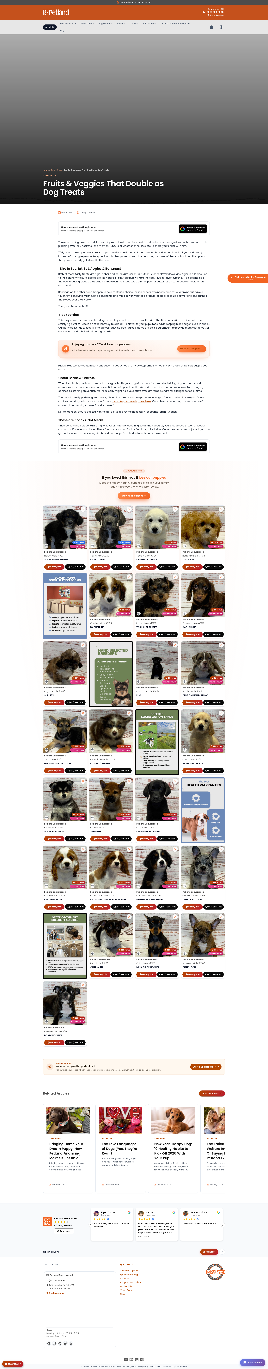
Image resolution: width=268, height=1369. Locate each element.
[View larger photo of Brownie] (83, 984)
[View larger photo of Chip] (175, 916)
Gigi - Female (54, 691)
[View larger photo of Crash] (129, 781)
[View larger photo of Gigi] (83, 645)
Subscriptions (149, 23)
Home (46, 170)
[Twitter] (65, 1343)
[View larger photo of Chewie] (221, 576)
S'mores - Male (193, 963)
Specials (121, 23)
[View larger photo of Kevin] (83, 781)
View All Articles (212, 1093)
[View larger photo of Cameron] (129, 849)
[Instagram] (54, 1343)
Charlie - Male (101, 623)
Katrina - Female (148, 895)
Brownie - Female (56, 1031)
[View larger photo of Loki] (129, 916)
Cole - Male (192, 759)
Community (49, 175)
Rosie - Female (193, 555)
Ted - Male (53, 759)
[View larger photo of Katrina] (175, 849)
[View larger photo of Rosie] (221, 509)
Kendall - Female (102, 759)
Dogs (59, 170)
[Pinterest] (60, 1343)
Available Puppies (129, 1270)
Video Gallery (87, 23)
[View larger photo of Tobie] (175, 509)
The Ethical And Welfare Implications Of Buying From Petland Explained (224, 1151)
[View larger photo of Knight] (175, 781)
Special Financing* (129, 1274)
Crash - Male (100, 827)
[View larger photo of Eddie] (175, 576)
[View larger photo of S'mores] (221, 916)
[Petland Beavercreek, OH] (56, 12)
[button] (91, 1225)
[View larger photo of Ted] (83, 713)
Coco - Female (147, 691)
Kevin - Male (53, 827)
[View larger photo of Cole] (221, 713)
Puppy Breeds (105, 23)
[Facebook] (48, 1343)
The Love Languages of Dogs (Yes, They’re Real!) (119, 1149)
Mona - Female (193, 895)
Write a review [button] (64, 1231)
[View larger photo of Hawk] (83, 509)
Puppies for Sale (68, 23)
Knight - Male (146, 827)
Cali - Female (54, 895)
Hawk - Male (54, 555)
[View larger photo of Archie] (221, 645)
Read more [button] (99, 1236)
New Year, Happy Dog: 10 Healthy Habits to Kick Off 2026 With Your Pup (173, 1151)
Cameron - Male (102, 895)
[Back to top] (222, 1252)
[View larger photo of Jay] (129, 509)
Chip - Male (145, 963)
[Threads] (71, 1343)
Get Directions (56, 1293)
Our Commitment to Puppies (175, 23)
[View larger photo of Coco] (175, 645)
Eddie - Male (146, 623)
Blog (62, 30)
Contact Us (126, 1286)
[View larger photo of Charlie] (129, 576)
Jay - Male (99, 555)
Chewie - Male (193, 623)
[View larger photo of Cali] (83, 849)
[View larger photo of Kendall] (129, 713)
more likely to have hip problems (131, 401)
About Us (125, 1278)
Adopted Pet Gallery (130, 1282)
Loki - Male (99, 963)
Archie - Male (192, 691)
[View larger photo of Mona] (221, 849)
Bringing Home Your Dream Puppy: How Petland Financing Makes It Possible (66, 1151)
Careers (134, 23)
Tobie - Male (146, 555)
